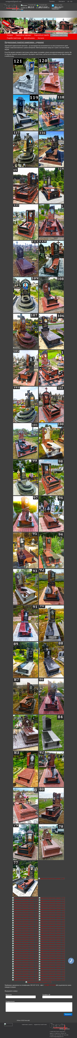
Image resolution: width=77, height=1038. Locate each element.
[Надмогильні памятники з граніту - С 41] (25, 936)
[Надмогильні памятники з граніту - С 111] (25, 258)
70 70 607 (43, 7)
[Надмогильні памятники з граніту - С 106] (51, 331)
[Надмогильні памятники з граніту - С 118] (51, 112)
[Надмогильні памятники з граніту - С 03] (25, 980)
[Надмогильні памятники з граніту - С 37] (25, 941)
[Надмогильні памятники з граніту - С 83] (25, 769)
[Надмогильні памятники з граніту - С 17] (25, 964)
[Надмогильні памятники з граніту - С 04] (51, 977)
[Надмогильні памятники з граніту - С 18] (51, 962)
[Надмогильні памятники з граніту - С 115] (25, 185)
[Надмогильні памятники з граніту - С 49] (25, 927)
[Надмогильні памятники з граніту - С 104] (51, 368)
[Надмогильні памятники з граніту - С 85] (25, 732)
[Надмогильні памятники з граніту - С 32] (51, 946)
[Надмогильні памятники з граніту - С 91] (25, 623)
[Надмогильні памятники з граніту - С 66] (51, 907)
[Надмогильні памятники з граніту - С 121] (25, 76)
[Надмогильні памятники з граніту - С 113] (25, 222)
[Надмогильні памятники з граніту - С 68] (51, 905)
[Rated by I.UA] (8, 1024)
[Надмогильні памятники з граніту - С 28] (51, 950)
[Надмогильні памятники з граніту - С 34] (51, 943)
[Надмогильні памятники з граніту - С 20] (51, 959)
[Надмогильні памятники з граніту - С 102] (51, 404)
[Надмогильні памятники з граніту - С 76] (51, 878)
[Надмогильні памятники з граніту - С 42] (51, 934)
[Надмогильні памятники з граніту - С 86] (51, 696)
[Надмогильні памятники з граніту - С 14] (51, 966)
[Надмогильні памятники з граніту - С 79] (25, 842)
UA (68, 1)
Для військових (29, 38)
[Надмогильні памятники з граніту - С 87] (25, 696)
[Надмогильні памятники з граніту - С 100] (51, 441)
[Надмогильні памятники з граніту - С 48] (51, 927)
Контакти (62, 1)
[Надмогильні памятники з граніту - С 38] (51, 939)
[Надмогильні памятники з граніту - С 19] (25, 962)
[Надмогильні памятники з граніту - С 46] (51, 930)
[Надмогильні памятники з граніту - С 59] (25, 916)
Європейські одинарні (23, 35)
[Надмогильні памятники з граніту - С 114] (51, 185)
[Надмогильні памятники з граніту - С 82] (51, 769)
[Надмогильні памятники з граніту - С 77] (25, 878)
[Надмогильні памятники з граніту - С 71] (25, 902)
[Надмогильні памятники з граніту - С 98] (51, 477)
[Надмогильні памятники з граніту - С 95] (25, 550)
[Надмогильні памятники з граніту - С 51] (25, 925)
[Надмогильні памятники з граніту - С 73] (25, 900)
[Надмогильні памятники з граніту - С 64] (51, 909)
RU (71, 1)
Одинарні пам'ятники (59, 35)
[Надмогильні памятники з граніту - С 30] (51, 948)
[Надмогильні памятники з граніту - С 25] (25, 955)
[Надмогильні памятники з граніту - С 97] (25, 514)
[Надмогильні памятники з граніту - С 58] (51, 916)
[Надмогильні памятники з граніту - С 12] (51, 968)
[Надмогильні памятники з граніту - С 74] (51, 898)
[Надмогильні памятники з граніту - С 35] (25, 943)
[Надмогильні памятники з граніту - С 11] (25, 971)
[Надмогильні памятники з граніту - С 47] (25, 930)
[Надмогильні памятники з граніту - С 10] (51, 971)
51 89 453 (59, 7)
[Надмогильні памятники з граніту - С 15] (25, 966)
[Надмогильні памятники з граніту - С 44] (51, 932)
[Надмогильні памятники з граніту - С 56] (51, 918)
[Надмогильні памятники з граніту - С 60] (51, 914)
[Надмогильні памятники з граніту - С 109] (25, 295)
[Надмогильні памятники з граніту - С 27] (25, 952)
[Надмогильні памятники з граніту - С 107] (25, 331)
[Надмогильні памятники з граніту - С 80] (51, 805)
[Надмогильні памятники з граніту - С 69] (25, 905)
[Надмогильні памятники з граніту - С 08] (51, 973)
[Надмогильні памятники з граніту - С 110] (51, 258)
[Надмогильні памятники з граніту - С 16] (51, 964)
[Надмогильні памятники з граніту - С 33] (25, 946)
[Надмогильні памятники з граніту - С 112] (51, 222)
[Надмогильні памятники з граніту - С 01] (38, 982)
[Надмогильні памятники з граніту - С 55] (25, 921)
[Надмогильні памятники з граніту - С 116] (51, 149)
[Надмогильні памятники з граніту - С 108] (51, 295)
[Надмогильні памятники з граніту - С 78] (51, 842)
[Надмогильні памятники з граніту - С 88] (51, 660)
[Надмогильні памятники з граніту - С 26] (51, 952)
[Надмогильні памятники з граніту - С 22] (51, 957)
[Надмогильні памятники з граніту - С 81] (25, 805)
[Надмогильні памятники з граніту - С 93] (25, 587)
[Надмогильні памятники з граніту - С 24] (51, 955)
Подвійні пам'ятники (14, 38)
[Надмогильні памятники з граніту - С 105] (25, 368)
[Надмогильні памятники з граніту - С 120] (51, 76)
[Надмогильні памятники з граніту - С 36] (51, 941)
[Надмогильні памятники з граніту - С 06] (51, 975)
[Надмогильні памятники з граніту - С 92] (51, 587)
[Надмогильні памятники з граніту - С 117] (25, 149)
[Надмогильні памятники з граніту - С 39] (25, 939)
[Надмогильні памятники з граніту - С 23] (25, 957)
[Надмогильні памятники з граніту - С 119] (25, 112)
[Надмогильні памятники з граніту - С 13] (25, 968)
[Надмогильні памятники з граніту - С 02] (51, 980)
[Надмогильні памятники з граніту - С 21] (25, 959)
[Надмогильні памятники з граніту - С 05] (25, 977)
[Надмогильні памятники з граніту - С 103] (25, 404)
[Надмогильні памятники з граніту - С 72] (51, 900)
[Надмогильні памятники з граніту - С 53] (25, 923)
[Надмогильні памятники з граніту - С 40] (51, 936)
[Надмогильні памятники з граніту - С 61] (25, 914)
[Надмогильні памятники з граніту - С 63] (25, 911)
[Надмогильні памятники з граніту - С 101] (25, 441)
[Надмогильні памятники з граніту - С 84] (51, 732)
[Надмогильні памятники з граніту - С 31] (25, 948)
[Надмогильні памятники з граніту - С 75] (25, 898)
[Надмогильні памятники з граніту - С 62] (51, 911)
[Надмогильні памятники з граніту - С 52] (51, 923)
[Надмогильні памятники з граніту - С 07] (25, 975)
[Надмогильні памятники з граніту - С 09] (25, 973)
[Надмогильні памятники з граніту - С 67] (25, 907)
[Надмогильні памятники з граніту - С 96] (51, 514)
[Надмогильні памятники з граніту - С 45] (25, 932)
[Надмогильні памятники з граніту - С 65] (25, 909)
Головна (51, 1)
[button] (6, 22)
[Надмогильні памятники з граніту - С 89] (25, 660)
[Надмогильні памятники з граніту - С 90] (51, 623)
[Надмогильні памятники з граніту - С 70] (51, 902)
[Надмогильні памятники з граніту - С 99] (25, 477)
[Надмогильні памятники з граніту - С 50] (51, 925)
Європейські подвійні (41, 35)
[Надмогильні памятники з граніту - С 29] (25, 950)
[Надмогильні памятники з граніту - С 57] (25, 918)
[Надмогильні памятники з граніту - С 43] (25, 934)
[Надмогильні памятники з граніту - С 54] (51, 921)
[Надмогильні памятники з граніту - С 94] (51, 550)
